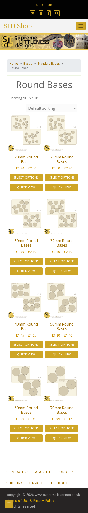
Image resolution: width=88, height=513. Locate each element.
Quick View (26, 187)
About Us (44, 472)
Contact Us (18, 472)
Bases (27, 63)
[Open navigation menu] (9, 504)
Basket (36, 483)
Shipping (14, 483)
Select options (26, 177)
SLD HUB (44, 5)
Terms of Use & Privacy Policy (30, 501)
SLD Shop (18, 26)
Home (14, 63)
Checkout (58, 483)
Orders (66, 472)
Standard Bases (49, 63)
